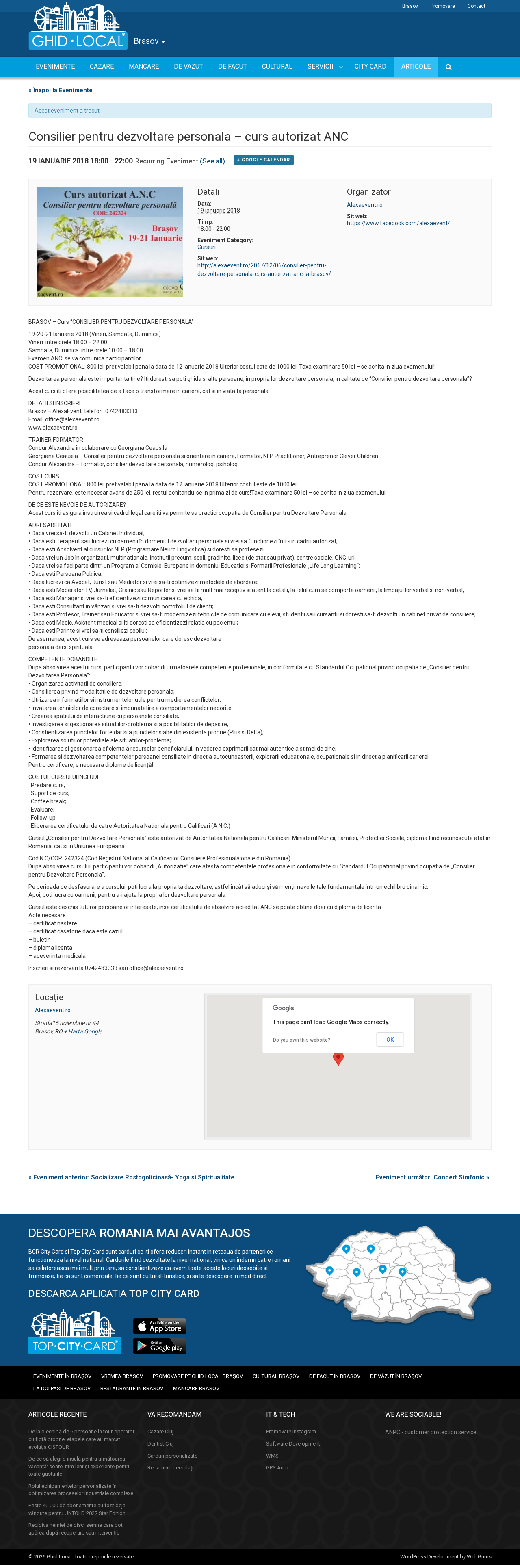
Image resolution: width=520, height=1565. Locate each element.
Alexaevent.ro (365, 205)
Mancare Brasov (196, 1388)
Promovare (443, 6)
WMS (272, 1456)
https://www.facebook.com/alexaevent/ (398, 223)
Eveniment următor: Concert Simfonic (433, 1177)
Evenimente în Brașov (62, 1376)
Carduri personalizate (172, 1456)
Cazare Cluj (160, 1431)
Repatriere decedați (170, 1468)
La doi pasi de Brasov (62, 1388)
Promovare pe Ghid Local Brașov (198, 1376)
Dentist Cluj (160, 1444)
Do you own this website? (301, 1040)
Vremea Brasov (122, 1376)
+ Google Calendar (263, 160)
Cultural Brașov (276, 1376)
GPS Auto (277, 1468)
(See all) (212, 161)
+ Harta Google (83, 1031)
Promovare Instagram (291, 1431)
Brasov (410, 6)
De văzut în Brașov (396, 1376)
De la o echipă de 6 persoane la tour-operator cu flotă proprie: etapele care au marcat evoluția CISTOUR (81, 1439)
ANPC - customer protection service (431, 1432)
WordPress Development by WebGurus (446, 1557)
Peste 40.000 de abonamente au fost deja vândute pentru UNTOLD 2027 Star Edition (77, 1509)
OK (390, 1039)
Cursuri (206, 247)
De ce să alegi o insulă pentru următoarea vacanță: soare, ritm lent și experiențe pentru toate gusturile (79, 1466)
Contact (476, 6)
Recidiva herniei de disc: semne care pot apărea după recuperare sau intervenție (75, 1529)
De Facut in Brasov (334, 1376)
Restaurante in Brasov (131, 1388)
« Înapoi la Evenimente (60, 90)
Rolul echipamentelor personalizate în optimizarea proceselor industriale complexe (80, 1490)
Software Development (293, 1444)
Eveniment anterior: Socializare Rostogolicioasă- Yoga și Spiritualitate (131, 1177)
